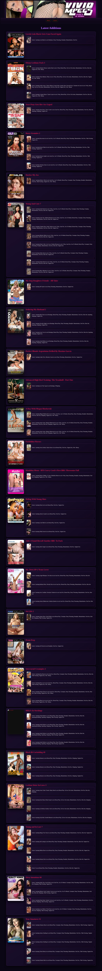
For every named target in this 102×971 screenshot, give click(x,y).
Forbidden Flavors (33, 442)
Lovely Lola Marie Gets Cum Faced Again (43, 34)
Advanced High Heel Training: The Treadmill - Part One (49, 380)
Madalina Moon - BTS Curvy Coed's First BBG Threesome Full (52, 470)
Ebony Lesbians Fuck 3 (35, 63)
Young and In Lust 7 (34, 827)
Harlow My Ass (32, 175)
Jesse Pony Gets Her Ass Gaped (39, 104)
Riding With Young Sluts (36, 499)
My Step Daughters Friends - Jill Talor (42, 281)
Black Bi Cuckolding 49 (35, 752)
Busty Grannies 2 (33, 133)
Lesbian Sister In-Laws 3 (36, 785)
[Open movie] (16, 45)
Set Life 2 (30, 611)
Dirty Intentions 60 (34, 877)
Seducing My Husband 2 (36, 309)
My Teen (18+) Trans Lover (37, 570)
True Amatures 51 (33, 919)
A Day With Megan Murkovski (39, 409)
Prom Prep (30, 640)
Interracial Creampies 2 (36, 669)
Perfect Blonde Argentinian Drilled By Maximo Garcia (48, 351)
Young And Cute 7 (33, 204)
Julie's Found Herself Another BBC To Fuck (44, 541)
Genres (55, 20)
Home (48, 20)
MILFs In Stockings (34, 711)
